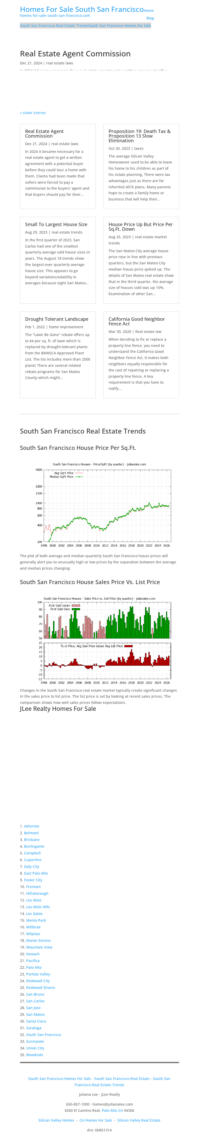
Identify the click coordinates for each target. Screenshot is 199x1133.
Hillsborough (37, 893)
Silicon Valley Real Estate (138, 1120)
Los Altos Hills (38, 906)
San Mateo (35, 1014)
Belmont (31, 832)
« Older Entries (33, 112)
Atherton (31, 826)
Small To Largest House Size (56, 224)
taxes (139, 148)
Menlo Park (36, 920)
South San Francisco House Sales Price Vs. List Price (90, 582)
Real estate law (148, 331)
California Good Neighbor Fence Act (137, 321)
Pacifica (33, 960)
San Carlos (35, 1000)
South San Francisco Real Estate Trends (54, 25)
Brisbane (32, 839)
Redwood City (38, 980)
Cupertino (32, 859)
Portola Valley (38, 974)
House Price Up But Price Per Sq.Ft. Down (141, 226)
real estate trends (67, 232)
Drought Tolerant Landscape (56, 319)
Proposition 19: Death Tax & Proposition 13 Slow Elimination (139, 136)
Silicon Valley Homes (56, 1120)
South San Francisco (43, 1034)
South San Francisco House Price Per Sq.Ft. (78, 447)
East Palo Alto (36, 873)
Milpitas (33, 933)
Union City (35, 1048)
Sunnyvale (35, 1041)
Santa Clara (36, 1021)
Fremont (33, 886)
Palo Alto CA (112, 1110)
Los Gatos (34, 913)
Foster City (33, 879)
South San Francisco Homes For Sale (119, 25)
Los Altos (33, 900)
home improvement (66, 326)
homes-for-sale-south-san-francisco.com (55, 15)
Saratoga (33, 1027)
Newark (33, 953)
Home (149, 10)
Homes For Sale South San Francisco (82, 9)
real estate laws (59, 63)
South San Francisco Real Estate (122, 1078)
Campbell (32, 853)
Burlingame (34, 846)
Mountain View (39, 947)
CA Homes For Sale (96, 1120)
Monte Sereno (38, 940)
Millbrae (33, 927)
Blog (150, 18)
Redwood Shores (40, 987)
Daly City (31, 866)
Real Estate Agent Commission (75, 53)
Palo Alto (33, 967)
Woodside (34, 1054)
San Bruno (35, 994)
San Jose (33, 1007)
